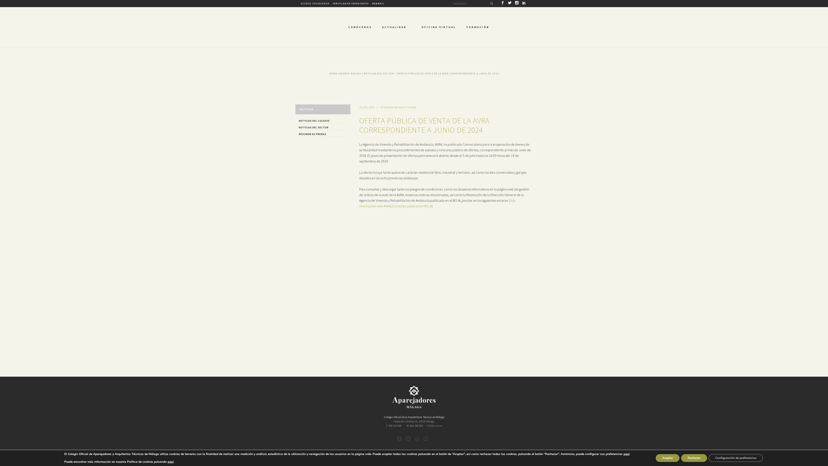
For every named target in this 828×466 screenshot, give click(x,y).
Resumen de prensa (312, 134)
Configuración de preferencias (735, 458)
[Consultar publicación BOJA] (412, 206)
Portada (411, 107)
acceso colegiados (315, 3)
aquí (626, 454)
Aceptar (667, 458)
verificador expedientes (351, 3)
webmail (378, 3)
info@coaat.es (434, 426)
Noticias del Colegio (314, 120)
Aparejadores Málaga (345, 73)
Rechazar (694, 458)
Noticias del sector (379, 73)
